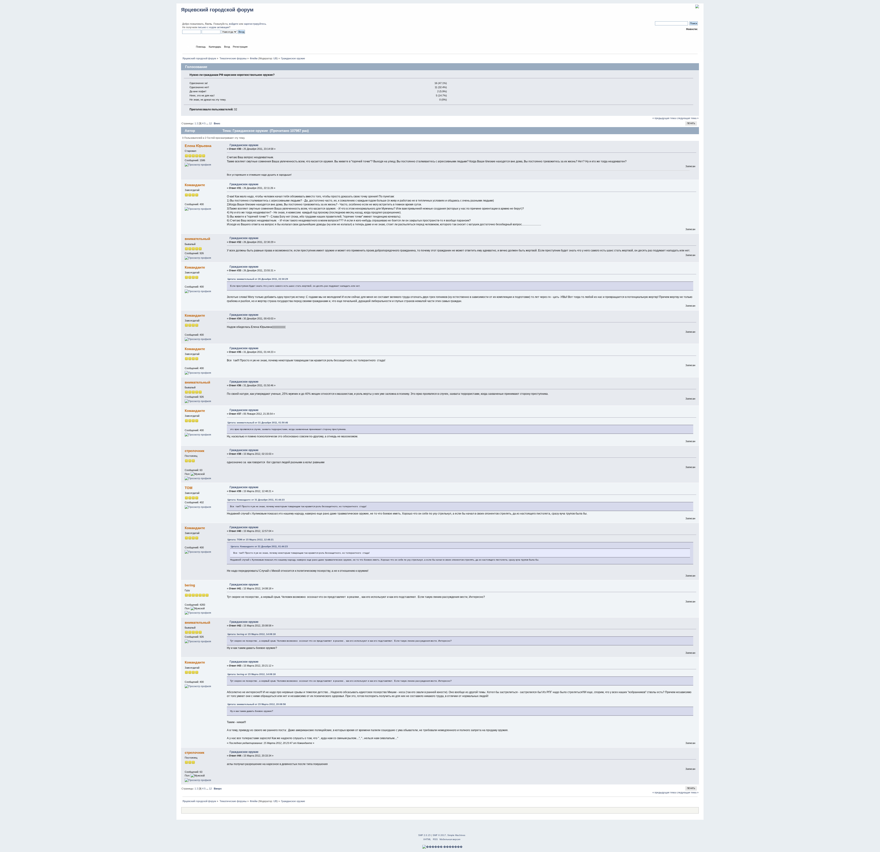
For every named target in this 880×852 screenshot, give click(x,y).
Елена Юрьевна (198, 146)
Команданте (195, 185)
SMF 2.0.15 (424, 835)
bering (190, 585)
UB (275, 58)
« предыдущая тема (664, 118)
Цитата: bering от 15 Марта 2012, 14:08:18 (252, 634)
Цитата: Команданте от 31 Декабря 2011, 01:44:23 (256, 499)
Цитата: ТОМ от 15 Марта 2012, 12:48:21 (251, 539)
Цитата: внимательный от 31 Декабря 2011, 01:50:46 (258, 422)
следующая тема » (687, 118)
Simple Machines (456, 835)
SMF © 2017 (439, 835)
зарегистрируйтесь (255, 23)
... (207, 123)
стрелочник (194, 451)
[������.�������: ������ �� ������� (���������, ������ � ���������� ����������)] (442, 847)
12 (210, 123)
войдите (233, 23)
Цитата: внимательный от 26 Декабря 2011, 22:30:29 (258, 279)
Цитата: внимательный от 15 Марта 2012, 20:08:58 (257, 704)
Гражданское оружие (244, 145)
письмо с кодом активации (213, 27)
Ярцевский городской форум (217, 10)
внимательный (197, 239)
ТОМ (188, 488)
